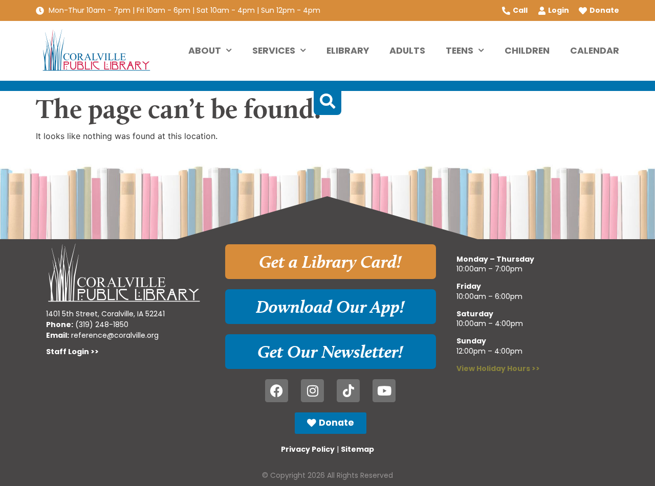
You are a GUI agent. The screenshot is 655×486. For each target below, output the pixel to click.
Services (273, 50)
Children (527, 50)
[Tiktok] (348, 390)
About (204, 50)
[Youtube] (384, 390)
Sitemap (357, 449)
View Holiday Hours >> (498, 368)
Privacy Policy (308, 449)
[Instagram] (312, 390)
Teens (459, 50)
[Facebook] (276, 390)
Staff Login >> (72, 351)
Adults (407, 50)
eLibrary (347, 50)
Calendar (594, 50)
